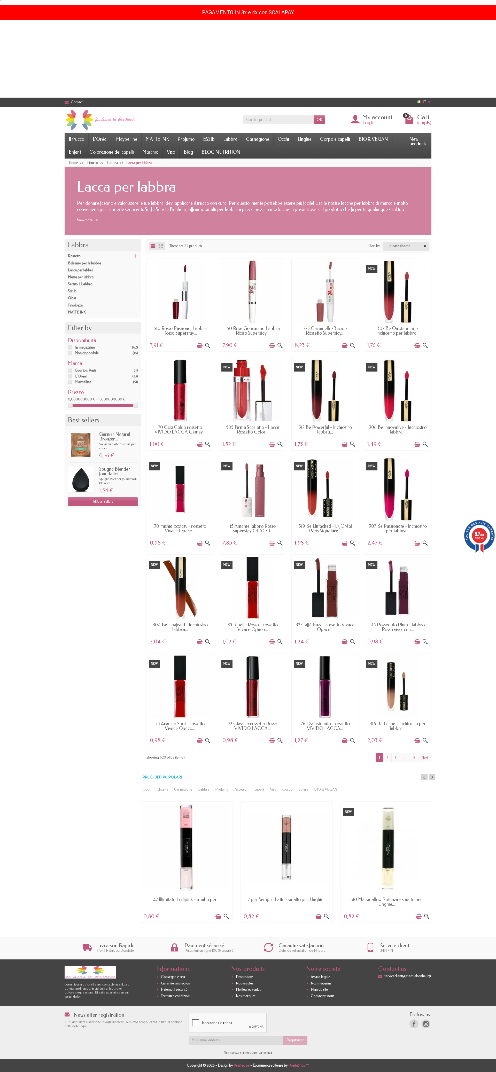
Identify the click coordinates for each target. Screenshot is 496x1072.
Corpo (287, 789)
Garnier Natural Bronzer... (114, 436)
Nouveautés (244, 983)
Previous (424, 777)
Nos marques (245, 996)
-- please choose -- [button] (400, 246)
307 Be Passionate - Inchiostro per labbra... (398, 528)
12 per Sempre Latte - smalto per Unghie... (286, 899)
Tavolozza (75, 305)
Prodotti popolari (162, 777)
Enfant (75, 152)
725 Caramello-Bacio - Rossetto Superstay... (325, 331)
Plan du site (319, 990)
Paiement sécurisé (174, 990)
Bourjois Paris (85, 370)
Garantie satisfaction (175, 983)
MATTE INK (157, 139)
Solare (303, 789)
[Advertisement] (248, 59)
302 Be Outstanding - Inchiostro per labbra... (398, 331)
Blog (188, 152)
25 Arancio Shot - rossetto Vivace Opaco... (180, 726)
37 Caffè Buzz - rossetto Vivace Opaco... (325, 627)
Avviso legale (320, 977)
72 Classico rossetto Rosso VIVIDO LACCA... (252, 726)
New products (417, 141)
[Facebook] (414, 1023)
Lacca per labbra (80, 270)
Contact (76, 102)
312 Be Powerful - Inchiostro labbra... (325, 429)
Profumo (186, 139)
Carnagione (257, 139)
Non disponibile (87, 353)
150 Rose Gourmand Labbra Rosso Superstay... (252, 331)
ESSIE (209, 139)
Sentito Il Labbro (80, 284)
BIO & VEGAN (373, 139)
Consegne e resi (173, 977)
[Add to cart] (200, 346)
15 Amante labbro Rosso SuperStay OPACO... (253, 528)
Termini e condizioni (175, 996)
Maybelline (126, 139)
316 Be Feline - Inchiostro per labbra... (398, 726)
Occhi (283, 139)
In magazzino (85, 347)
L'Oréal (100, 139)
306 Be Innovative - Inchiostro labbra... (398, 429)
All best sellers (103, 501)
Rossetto (74, 256)
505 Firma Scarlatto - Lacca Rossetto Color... (252, 429)
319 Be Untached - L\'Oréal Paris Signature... (325, 528)
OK (319, 119)
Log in (368, 122)
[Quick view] (208, 346)
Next (424, 757)
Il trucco (76, 139)
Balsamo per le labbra (84, 263)
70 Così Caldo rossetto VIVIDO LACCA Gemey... (180, 429)
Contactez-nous (322, 996)
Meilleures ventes (248, 990)
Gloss (72, 298)
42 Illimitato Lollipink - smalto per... (186, 899)
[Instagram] (425, 1023)
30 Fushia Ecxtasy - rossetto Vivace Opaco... (180, 528)
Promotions (244, 977)
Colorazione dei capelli (111, 152)
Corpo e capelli (335, 139)
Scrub (72, 291)
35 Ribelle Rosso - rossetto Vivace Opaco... (253, 627)
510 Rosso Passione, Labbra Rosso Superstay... (180, 331)
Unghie (305, 139)
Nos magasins (321, 983)
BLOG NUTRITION (221, 152)
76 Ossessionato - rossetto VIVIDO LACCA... (325, 726)
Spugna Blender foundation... (114, 471)
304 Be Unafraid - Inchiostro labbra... (180, 627)
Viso (171, 152)
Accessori (242, 789)
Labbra (230, 139)
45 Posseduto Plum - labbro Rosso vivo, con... (398, 627)
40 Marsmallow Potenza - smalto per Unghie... (386, 902)
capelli (259, 789)
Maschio (150, 152)
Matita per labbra (81, 277)
